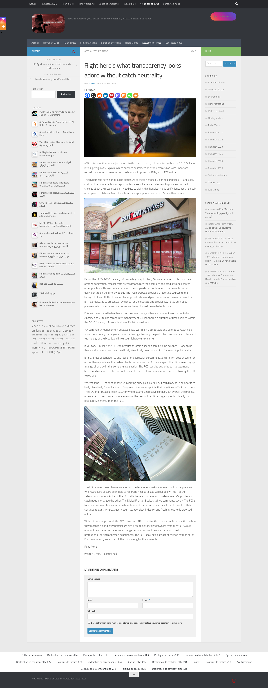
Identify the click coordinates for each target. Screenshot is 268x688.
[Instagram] (3, 20)
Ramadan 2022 (215, 139)
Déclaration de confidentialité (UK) (202, 655)
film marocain (50, 343)
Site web (91, 611)
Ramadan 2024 (215, 154)
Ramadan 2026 (49, 3)
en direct (69, 326)
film (39, 342)
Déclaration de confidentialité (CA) (105, 661)
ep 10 (42, 335)
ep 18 (41, 339)
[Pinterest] (111, 95)
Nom (90, 600)
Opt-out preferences (236, 655)
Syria (59, 352)
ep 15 (68, 335)
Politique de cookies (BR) (134, 668)
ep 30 (34, 343)
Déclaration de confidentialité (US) (33, 661)
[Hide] (1, 32)
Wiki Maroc (213, 189)
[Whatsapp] (129, 95)
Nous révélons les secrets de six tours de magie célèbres (220, 242)
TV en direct (67, 3)
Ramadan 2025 (215, 161)
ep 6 (67, 331)
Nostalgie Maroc (216, 118)
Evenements (214, 96)
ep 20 (50, 339)
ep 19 (45, 339)
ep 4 (58, 331)
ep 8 (33, 335)
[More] (135, 95)
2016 (46, 326)
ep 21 (54, 339)
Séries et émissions (108, 3)
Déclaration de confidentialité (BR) (169, 668)
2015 (40, 326)
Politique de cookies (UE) (95, 655)
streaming (47, 351)
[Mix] (123, 95)
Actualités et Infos (149, 3)
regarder (35, 352)
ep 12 (53, 335)
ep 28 (73, 339)
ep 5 (62, 331)
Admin (92, 83)
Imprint (196, 661)
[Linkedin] (105, 95)
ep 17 (36, 339)
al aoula (54, 326)
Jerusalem (36, 348)
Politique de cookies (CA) (69, 661)
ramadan (68, 347)
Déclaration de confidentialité (62, 655)
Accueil (32, 3)
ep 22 (59, 339)
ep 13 (58, 335)
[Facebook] (87, 95)
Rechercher (37, 88)
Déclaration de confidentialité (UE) (131, 655)
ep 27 (68, 339)
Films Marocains (86, 3)
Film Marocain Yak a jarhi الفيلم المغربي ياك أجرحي (219, 213)
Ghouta (59, 343)
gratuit (66, 343)
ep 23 (63, 339)
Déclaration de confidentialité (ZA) (98, 668)
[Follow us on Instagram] (73, 51)
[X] (93, 95)
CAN (61, 327)
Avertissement (244, 661)
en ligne (37, 330)
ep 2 (49, 331)
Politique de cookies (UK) (166, 655)
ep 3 (53, 330)
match (58, 348)
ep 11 (47, 334)
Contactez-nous (171, 3)
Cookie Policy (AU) (137, 661)
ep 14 (63, 335)
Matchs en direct (216, 111)
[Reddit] (99, 95)
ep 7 (71, 331)
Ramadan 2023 (215, 146)
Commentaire (94, 579)
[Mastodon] (117, 95)
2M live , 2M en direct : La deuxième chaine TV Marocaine (219, 228)
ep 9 (38, 335)
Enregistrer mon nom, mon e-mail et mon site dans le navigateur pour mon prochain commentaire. (136, 623)
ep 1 (44, 330)
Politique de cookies (32, 655)
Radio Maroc (129, 3)
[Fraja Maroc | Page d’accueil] (48, 23)
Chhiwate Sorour (216, 89)
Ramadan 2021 (215, 132)
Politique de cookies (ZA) (218, 661)
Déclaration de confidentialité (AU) (169, 661)
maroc (50, 347)
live (43, 347)
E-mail (146, 600)
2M (34, 326)
